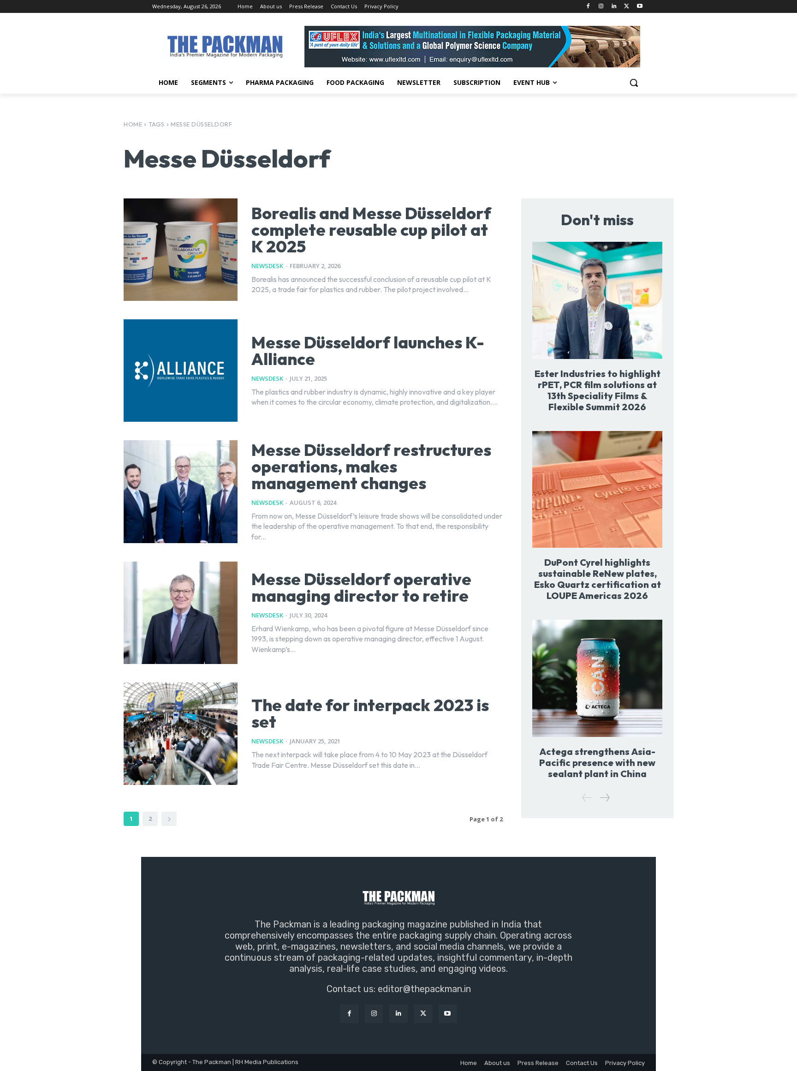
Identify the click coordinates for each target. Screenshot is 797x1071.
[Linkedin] (614, 6)
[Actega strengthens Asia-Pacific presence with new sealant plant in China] (597, 678)
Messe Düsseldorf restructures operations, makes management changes (371, 466)
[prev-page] (587, 797)
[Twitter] (626, 6)
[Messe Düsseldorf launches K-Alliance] (181, 370)
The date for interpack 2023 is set (370, 713)
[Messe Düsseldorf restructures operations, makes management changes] (181, 491)
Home (133, 124)
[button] (634, 83)
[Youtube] (639, 6)
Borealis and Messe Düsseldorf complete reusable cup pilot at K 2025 (371, 230)
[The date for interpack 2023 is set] (181, 733)
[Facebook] (588, 6)
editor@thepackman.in (424, 988)
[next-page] (169, 819)
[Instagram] (601, 6)
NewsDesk (267, 266)
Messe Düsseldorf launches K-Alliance (367, 350)
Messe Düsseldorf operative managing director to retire (361, 587)
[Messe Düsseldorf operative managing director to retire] (181, 613)
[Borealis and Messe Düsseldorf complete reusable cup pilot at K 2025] (181, 249)
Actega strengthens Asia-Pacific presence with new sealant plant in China (597, 762)
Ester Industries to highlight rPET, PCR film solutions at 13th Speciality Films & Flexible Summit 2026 (597, 390)
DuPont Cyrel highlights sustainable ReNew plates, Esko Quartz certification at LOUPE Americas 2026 (597, 578)
